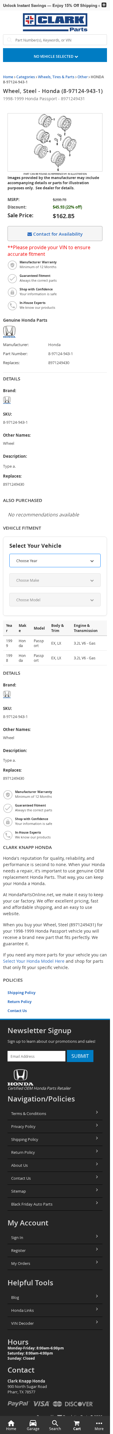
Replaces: (11, 362)
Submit (80, 1056)
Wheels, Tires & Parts (56, 76)
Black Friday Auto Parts (31, 1204)
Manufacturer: (16, 344)
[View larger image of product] (55, 142)
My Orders (20, 1263)
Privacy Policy (23, 1126)
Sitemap (18, 1191)
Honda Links (22, 1310)
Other (82, 76)
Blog (15, 1297)
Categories (25, 76)
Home (8, 76)
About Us (19, 1165)
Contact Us (17, 1010)
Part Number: (15, 353)
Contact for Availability (57, 234)
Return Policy (20, 1001)
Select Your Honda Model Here (33, 961)
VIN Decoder (22, 1323)
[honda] (25, 400)
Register (18, 1250)
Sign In (17, 1237)
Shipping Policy (22, 992)
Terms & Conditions (28, 1113)
